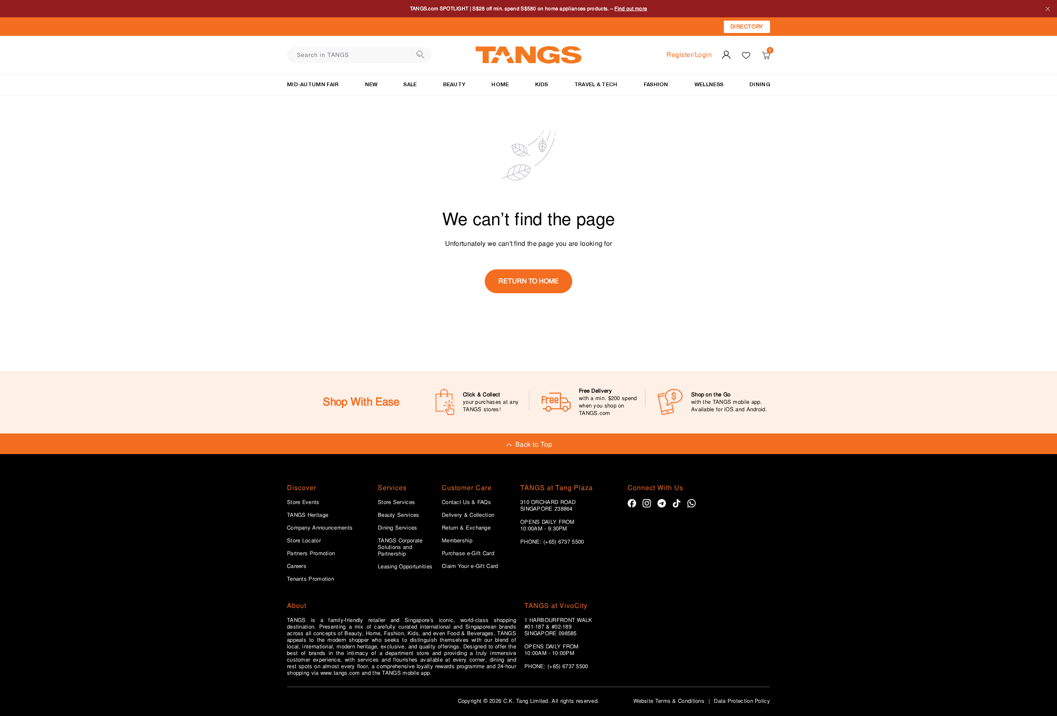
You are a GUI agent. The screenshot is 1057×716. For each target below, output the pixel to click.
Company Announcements (320, 528)
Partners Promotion (311, 553)
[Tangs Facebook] (632, 503)
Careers (296, 566)
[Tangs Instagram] (646, 503)
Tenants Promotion (310, 579)
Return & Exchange (466, 528)
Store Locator (304, 540)
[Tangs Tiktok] (676, 503)
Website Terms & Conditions (668, 700)
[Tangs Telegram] (661, 503)
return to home (528, 281)
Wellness (708, 84)
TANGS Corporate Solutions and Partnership (400, 547)
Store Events (303, 502)
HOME (500, 84)
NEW (371, 84)
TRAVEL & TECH (596, 84)
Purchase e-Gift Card (468, 553)
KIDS (541, 84)
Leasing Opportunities (405, 566)
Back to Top (533, 444)
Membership (457, 540)
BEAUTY (454, 84)
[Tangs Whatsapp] (691, 503)
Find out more (657, 9)
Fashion (656, 84)
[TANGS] (528, 55)
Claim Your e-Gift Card (470, 566)
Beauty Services (398, 515)
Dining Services (397, 528)
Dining (759, 84)
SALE (410, 84)
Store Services (396, 502)
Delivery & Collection (468, 515)
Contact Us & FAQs (466, 502)
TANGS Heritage (307, 515)
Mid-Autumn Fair (313, 84)
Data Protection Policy (742, 700)
